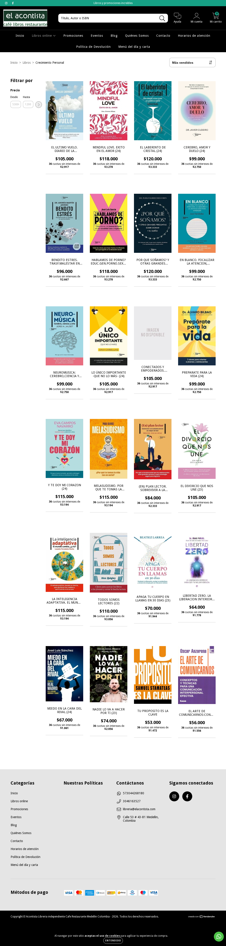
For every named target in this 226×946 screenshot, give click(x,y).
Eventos (97, 35)
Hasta (26, 97)
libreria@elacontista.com (139, 809)
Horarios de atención (194, 35)
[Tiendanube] (201, 917)
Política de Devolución (93, 46)
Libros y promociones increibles (113, 3)
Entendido (113, 940)
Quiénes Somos (137, 35)
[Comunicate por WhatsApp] (219, 937)
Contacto (163, 35)
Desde (14, 97)
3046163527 (132, 801)
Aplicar (38, 104)
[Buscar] (162, 18)
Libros (27, 62)
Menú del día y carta (134, 46)
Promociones (73, 35)
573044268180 (133, 793)
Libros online (42, 35)
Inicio (20, 35)
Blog (114, 35)
